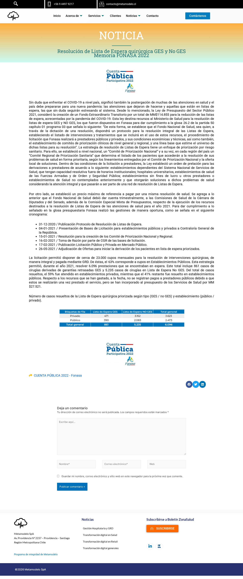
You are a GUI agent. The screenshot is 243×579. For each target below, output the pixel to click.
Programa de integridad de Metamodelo (36, 554)
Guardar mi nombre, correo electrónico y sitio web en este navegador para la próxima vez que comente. (122, 476)
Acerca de (72, 16)
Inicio (57, 16)
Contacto (152, 16)
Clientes (115, 16)
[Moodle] (159, 546)
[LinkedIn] (150, 546)
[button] (189, 384)
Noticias (131, 16)
